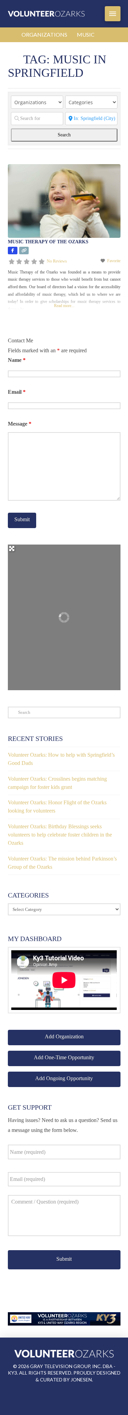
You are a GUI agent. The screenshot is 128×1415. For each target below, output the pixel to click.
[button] (112, 13)
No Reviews (57, 261)
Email (17, 392)
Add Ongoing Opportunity (64, 1078)
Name (17, 360)
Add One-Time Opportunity (64, 1057)
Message (19, 424)
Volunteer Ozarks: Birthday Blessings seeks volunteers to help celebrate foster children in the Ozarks (60, 835)
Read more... (64, 305)
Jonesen (81, 1379)
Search (70, 134)
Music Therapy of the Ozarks (48, 241)
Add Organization (64, 1036)
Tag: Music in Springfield (57, 66)
